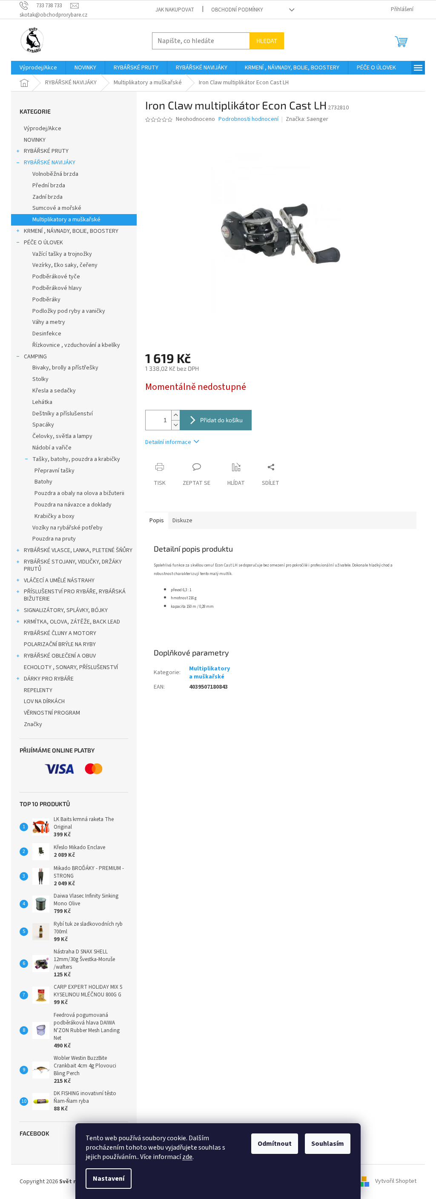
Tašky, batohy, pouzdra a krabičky (76, 459)
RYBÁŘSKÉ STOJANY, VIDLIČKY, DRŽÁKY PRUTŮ (73, 565)
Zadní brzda (47, 197)
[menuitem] (38, 67)
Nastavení (108, 1178)
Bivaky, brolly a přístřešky (65, 367)
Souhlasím (327, 1143)
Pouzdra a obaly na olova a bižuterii (79, 493)
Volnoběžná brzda (55, 174)
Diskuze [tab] (182, 520)
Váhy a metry (48, 322)
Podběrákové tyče (56, 276)
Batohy (43, 482)
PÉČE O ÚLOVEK (43, 242)
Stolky (40, 379)
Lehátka (42, 402)
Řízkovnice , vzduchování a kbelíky (76, 345)
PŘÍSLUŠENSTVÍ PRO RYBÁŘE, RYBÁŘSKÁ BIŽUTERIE (75, 595)
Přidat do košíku (221, 420)
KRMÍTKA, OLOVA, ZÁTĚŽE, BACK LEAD (72, 622)
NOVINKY (35, 140)
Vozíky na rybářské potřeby (67, 528)
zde (187, 1157)
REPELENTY (38, 690)
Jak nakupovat (174, 10)
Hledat (266, 40)
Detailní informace (168, 442)
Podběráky (46, 299)
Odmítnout (275, 1143)
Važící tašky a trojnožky (62, 254)
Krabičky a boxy (54, 516)
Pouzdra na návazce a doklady (73, 505)
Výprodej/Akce (42, 128)
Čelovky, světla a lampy (62, 436)
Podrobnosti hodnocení (248, 119)
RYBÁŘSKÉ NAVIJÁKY (49, 162)
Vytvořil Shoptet (395, 1181)
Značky (33, 724)
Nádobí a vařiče (52, 448)
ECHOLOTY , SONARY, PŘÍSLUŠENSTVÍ (71, 667)
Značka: (307, 119)
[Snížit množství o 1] (175, 425)
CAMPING (35, 356)
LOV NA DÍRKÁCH (44, 701)
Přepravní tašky (54, 470)
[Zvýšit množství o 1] (175, 415)
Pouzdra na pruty (54, 539)
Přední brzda (48, 185)
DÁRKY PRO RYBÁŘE (49, 679)
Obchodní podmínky (237, 10)
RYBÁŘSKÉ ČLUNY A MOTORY (60, 633)
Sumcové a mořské (56, 208)
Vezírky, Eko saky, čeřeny (65, 265)
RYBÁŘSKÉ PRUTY (46, 151)
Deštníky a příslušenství (62, 413)
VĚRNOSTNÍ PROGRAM (52, 713)
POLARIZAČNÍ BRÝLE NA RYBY (60, 644)
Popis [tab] (156, 520)
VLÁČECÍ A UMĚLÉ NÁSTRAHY (59, 580)
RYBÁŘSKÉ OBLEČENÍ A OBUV (60, 656)
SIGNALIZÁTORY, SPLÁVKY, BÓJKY (66, 610)
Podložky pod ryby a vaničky (68, 311)
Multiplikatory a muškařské (66, 219)
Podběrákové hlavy (57, 288)
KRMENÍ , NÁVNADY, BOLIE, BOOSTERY (71, 231)
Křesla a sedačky (54, 390)
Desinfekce (46, 333)
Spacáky (43, 425)
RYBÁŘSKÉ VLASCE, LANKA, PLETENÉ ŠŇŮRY (78, 550)
